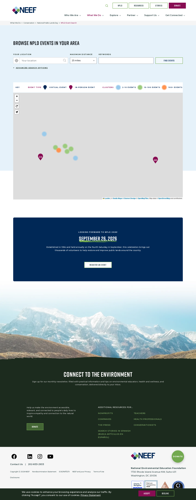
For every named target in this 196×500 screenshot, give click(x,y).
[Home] (25, 10)
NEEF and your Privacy (81, 472)
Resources (139, 5)
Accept (147, 493)
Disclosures (14, 478)
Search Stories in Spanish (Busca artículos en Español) (114, 434)
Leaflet (107, 198)
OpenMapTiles (143, 198)
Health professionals (148, 419)
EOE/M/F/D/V (64, 472)
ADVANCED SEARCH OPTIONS (32, 68)
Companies (104, 419)
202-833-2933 (36, 464)
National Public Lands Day (47, 23)
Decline (165, 493)
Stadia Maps (117, 198)
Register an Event (98, 264)
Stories (158, 5)
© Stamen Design (129, 198)
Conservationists (145, 425)
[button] (40, 157)
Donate (177, 5)
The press (104, 425)
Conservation (28, 23)
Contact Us (16, 464)
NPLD (120, 5)
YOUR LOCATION (22, 54)
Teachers (140, 413)
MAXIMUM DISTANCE (81, 54)
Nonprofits (105, 413)
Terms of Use (98, 472)
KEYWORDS (105, 54)
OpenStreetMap (164, 198)
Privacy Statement (91, 495)
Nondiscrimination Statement (44, 472)
